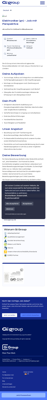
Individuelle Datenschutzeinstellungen (15, 214)
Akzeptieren (27, 203)
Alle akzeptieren (12, 203)
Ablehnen (9, 209)
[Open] (42, 3)
